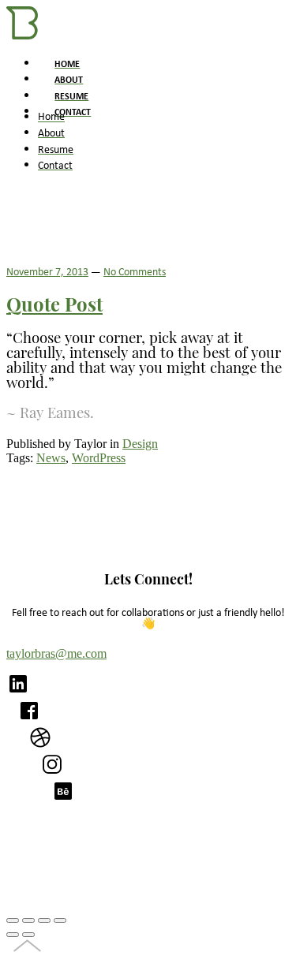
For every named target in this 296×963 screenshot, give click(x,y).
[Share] (28, 920)
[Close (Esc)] (12, 920)
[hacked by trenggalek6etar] (22, 35)
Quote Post (54, 306)
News (51, 458)
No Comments (134, 270)
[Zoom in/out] (60, 920)
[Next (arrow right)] (28, 934)
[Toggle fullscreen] (44, 920)
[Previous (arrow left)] (12, 934)
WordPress (99, 458)
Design (140, 443)
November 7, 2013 (47, 270)
